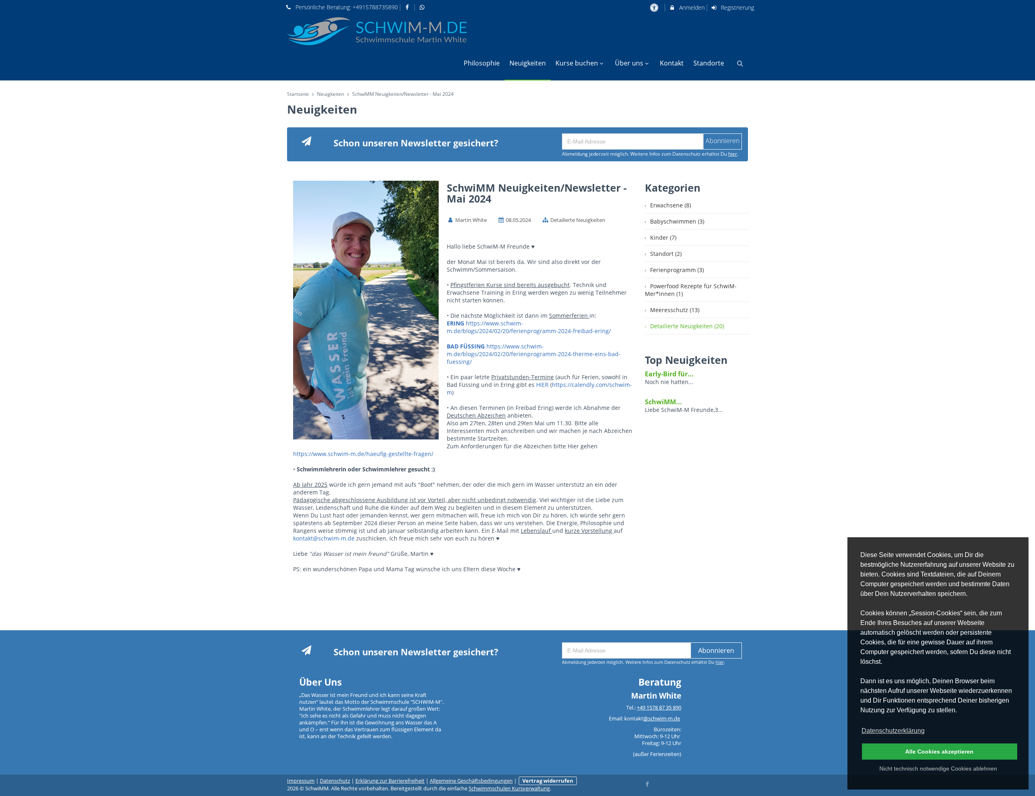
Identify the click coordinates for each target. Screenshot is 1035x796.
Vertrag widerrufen (547, 780)
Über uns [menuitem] (629, 63)
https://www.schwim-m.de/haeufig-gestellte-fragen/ (363, 454)
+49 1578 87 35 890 (659, 707)
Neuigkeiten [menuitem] (527, 63)
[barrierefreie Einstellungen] (655, 7)
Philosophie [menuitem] (482, 63)
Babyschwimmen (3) (677, 221)
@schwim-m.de (661, 718)
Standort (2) (666, 254)
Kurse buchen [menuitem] (577, 63)
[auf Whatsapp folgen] (422, 7)
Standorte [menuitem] (708, 63)
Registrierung (736, 7)
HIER (543, 384)
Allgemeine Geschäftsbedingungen (471, 780)
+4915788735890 (375, 7)
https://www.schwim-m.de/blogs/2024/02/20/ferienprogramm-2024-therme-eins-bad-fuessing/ (534, 353)
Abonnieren (716, 650)
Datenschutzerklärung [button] (893, 730)
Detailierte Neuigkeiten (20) (687, 326)
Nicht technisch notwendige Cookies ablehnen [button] (938, 768)
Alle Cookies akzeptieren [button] (939, 751)
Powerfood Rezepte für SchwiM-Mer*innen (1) (691, 290)
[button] (740, 63)
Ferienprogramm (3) (677, 270)
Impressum (301, 780)
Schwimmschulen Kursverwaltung (509, 788)
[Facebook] (647, 783)
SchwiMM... (663, 401)
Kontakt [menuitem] (672, 63)
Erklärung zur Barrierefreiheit (390, 780)
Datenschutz (335, 780)
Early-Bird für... (669, 373)
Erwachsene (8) (670, 205)
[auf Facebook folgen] (408, 7)
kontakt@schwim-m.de (324, 538)
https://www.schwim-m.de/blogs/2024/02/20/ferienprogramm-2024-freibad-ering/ (529, 327)
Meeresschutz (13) (674, 310)
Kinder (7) (663, 237)
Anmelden (691, 7)
